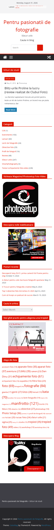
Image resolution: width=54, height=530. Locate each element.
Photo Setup (11, 413)
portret (25, 413)
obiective (28, 408)
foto (8, 386)
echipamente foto (28, 376)
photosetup (42, 409)
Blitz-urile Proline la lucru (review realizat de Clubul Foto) (26, 90)
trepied (34, 422)
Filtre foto (39, 380)
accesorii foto (9, 367)
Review (5, 155)
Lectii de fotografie (10, 143)
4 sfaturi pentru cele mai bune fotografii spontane (23, 280)
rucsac (10, 417)
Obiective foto (8, 147)
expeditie (26, 381)
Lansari (5, 139)
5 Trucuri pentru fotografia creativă (17, 287)
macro (44, 398)
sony (15, 422)
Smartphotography (10, 164)
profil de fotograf (37, 413)
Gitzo (27, 391)
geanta (7, 392)
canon (36, 371)
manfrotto (24, 403)
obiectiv (15, 409)
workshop (28, 427)
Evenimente (7, 135)
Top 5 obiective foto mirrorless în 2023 (18, 291)
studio (23, 422)
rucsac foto (23, 417)
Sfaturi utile (10, 79)
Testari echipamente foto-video (15, 168)
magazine (6, 404)
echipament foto (10, 381)
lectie (20, 398)
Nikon (6, 409)
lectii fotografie (31, 397)
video (17, 427)
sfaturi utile (38, 417)
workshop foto (42, 427)
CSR (3, 130)
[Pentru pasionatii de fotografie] (5, 57)
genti (17, 391)
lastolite (12, 398)
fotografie (35, 385)
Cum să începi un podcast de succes (17, 295)
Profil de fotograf (9, 151)
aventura (13, 371)
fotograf (19, 386)
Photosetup (23, 83)
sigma (7, 422)
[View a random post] (49, 57)
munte (43, 404)
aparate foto (27, 366)
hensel (37, 392)
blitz (26, 371)
